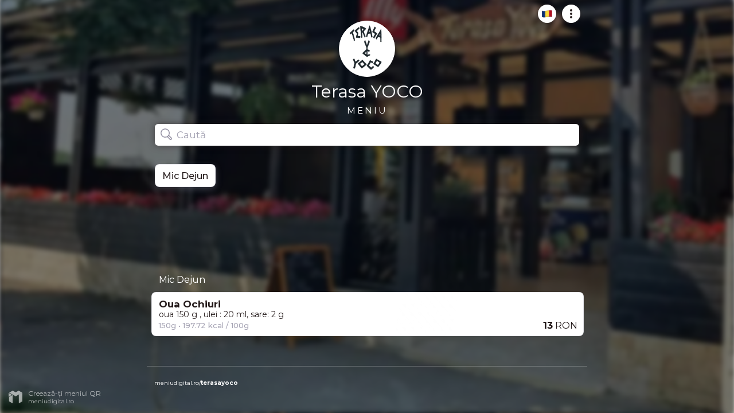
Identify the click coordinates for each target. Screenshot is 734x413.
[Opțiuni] (567, 18)
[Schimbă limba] (543, 18)
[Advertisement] (367, 226)
